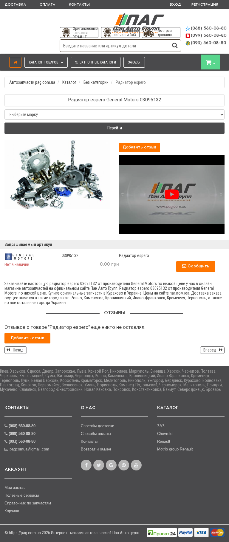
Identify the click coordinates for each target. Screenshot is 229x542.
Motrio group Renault (175, 449)
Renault (163, 441)
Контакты (79, 5)
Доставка (15, 5)
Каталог (69, 82)
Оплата (47, 5)
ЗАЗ (161, 426)
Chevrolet (165, 433)
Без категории (96, 82)
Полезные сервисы (21, 495)
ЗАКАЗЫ (134, 62)
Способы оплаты (96, 433)
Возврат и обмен (96, 449)
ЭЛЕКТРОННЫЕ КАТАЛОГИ (95, 62)
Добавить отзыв (140, 147)
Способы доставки (97, 426)
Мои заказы (14, 487)
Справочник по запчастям (27, 503)
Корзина (11, 511)
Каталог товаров (44, 62)
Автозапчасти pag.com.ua (32, 82)
